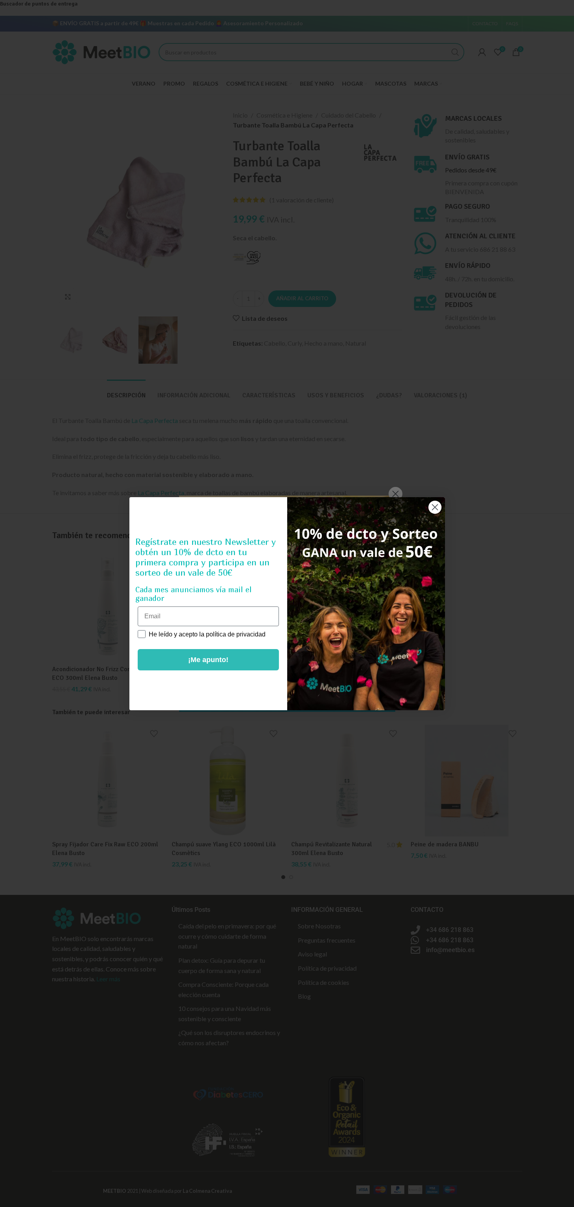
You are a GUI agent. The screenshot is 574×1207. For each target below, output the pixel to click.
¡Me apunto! (208, 660)
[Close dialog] (435, 507)
